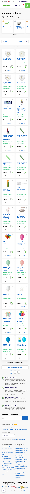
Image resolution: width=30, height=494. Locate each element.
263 (15, 372)
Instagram (22, 439)
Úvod (3, 10)
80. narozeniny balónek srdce (21, 83)
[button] (16, 5)
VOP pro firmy (5, 456)
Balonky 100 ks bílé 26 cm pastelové (21, 294)
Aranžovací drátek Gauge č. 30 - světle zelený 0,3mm (8, 190)
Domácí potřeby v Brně (21, 450)
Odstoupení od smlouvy (8, 467)
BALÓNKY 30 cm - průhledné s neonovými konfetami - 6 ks (8, 217)
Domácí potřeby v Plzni (21, 459)
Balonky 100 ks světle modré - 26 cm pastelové (21, 346)
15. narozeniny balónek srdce (7, 59)
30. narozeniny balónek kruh (21, 59)
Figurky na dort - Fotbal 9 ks (7, 27)
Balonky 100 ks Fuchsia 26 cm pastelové (21, 243)
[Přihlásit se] (19, 5)
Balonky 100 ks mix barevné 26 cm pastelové (21, 320)
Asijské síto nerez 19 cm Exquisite (21, 188)
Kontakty (4, 473)
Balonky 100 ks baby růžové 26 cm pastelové (21, 269)
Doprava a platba (6, 446)
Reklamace (5, 465)
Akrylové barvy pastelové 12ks (7, 107)
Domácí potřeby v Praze (21, 448)
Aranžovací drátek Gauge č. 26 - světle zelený (8, 163)
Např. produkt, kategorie (12, 18)
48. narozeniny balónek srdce (7, 83)
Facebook (14, 439)
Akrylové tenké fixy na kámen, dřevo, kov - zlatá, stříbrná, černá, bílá (21, 109)
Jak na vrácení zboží (7, 448)
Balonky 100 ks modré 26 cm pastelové (7, 346)
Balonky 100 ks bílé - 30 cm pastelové (7, 294)
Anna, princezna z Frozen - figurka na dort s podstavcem (8, 137)
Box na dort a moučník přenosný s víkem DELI (19, 27)
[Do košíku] (12, 67)
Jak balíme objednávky (8, 450)
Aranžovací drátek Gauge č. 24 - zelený (22, 136)
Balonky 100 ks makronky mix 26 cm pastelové (8, 320)
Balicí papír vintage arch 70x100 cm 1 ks (21, 216)
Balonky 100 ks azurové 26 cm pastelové (7, 269)
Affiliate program (6, 474)
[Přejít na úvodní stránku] (6, 5)
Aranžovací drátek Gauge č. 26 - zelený (22, 163)
